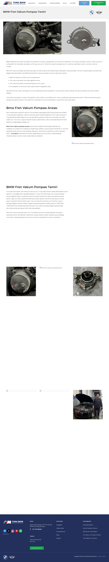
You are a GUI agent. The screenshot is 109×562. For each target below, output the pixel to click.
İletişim (58, 538)
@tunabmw (6, 534)
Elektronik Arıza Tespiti (90, 531)
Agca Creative (102, 556)
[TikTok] (8, 530)
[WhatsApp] (20, 530)
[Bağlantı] (14, 3)
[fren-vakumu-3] (21, 449)
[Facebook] (4, 530)
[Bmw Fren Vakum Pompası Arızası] (21, 326)
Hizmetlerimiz (60, 531)
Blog (57, 535)
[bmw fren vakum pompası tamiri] (54, 326)
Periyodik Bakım (88, 525)
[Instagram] (12, 530)
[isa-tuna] (88, 449)
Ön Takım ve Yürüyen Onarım (92, 535)
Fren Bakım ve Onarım (90, 538)
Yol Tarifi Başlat (37, 529)
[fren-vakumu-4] (54, 449)
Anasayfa (59, 525)
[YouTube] (16, 530)
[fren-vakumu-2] (88, 326)
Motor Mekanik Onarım (90, 528)
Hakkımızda (60, 528)
